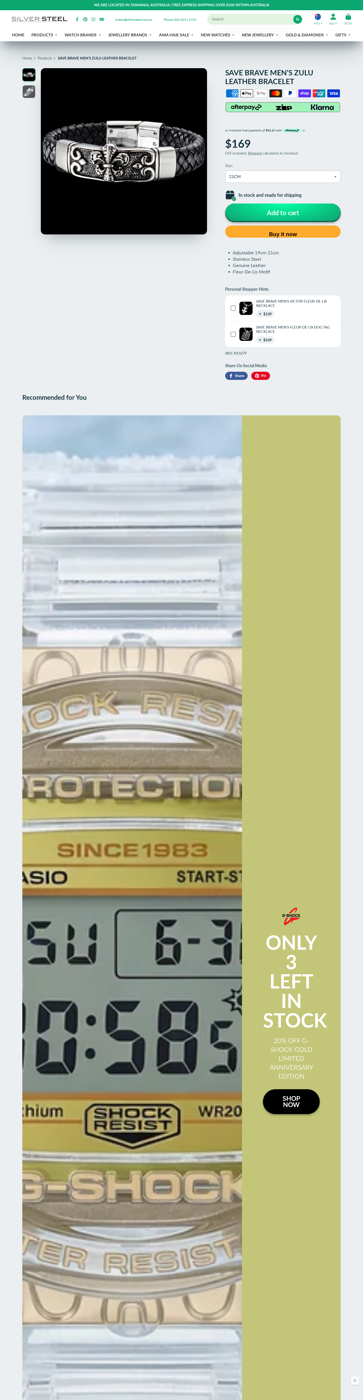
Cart (348, 19)
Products (45, 58)
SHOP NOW (291, 1102)
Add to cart (283, 212)
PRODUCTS (42, 34)
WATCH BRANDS (81, 34)
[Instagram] (93, 19)
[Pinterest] (85, 19)
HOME (18, 34)
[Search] (297, 19)
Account (333, 19)
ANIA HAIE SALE (174, 34)
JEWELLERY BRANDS (127, 34)
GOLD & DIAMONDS (305, 34)
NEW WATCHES (215, 34)
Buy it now (283, 234)
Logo (39, 19)
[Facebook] (77, 19)
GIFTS (340, 34)
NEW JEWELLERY (258, 34)
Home (27, 58)
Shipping (255, 153)
